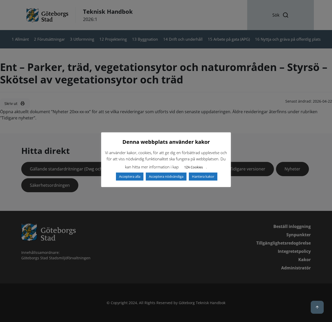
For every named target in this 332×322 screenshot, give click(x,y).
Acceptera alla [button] (129, 176)
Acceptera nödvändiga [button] (166, 176)
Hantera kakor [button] (203, 176)
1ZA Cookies (193, 167)
